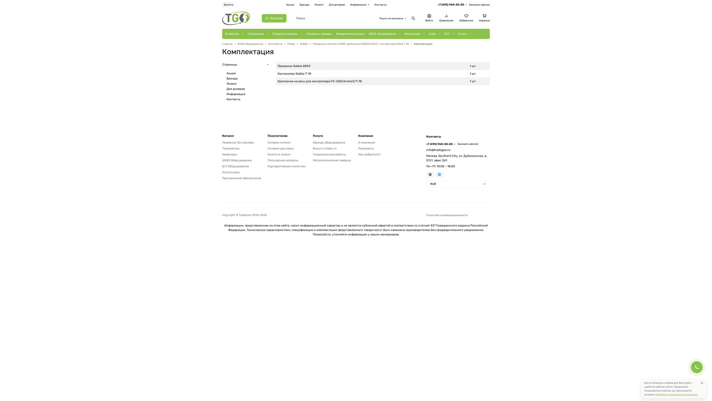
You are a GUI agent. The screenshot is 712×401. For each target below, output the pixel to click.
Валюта (228, 4)
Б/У (447, 33)
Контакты (380, 4)
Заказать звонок (479, 4)
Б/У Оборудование (235, 166)
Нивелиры (229, 154)
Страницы (229, 64)
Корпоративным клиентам (286, 166)
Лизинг (319, 4)
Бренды (304, 4)
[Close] (702, 383)
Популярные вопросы (283, 160)
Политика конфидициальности (447, 215)
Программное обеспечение (241, 178)
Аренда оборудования (329, 142)
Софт (432, 33)
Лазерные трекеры (319, 33)
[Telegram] (439, 174)
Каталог (228, 135)
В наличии (232, 33)
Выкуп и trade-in (325, 148)
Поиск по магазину (391, 18)
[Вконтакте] (430, 174)
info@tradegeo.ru (438, 150)
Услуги (462, 33)
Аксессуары (413, 33)
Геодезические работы (329, 154)
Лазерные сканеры (285, 33)
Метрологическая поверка (332, 160)
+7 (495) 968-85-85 (451, 4)
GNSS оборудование (382, 33)
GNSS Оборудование (237, 160)
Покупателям (277, 135)
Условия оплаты (279, 142)
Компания (365, 135)
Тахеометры (256, 33)
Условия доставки (281, 148)
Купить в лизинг (279, 154)
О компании (366, 142)
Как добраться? (369, 154)
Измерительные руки (350, 33)
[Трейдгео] (236, 18)
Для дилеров (337, 4)
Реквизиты (366, 148)
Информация (358, 4)
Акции (290, 4)
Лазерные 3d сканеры (238, 142)
